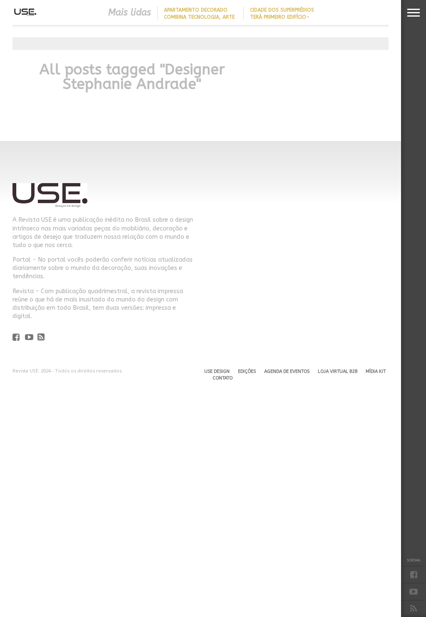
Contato (223, 378)
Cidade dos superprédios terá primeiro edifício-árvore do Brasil (282, 17)
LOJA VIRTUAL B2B (337, 371)
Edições (247, 371)
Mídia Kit (376, 371)
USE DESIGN (217, 371)
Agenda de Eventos (287, 371)
